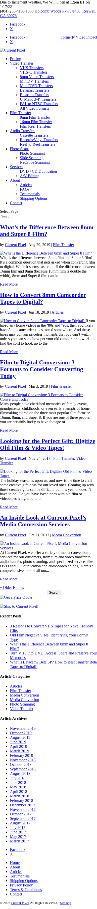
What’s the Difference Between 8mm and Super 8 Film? (47, 230)
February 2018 (21, 800)
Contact (16, 203)
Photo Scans (19, 149)
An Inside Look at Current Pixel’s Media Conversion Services (43, 521)
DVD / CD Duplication (38, 171)
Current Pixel (15, 245)
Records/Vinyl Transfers (39, 140)
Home (15, 862)
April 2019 (18, 746)
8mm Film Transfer (35, 117)
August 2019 (20, 737)
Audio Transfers (22, 131)
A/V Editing (29, 176)
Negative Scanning (35, 162)
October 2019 (21, 733)
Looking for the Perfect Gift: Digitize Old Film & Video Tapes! (47, 444)
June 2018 (18, 782)
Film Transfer (20, 113)
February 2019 (21, 755)
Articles (26, 185)
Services (16, 167)
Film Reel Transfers (35, 126)
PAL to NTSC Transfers (39, 104)
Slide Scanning (32, 158)
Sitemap (65, 903)
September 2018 (23, 769)
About (15, 180)
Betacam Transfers (34, 95)
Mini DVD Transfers (36, 86)
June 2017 (18, 832)
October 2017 (21, 814)
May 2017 (18, 836)
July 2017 (17, 827)
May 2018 (18, 787)
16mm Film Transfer (36, 122)
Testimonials (30, 194)
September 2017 (23, 818)
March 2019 (19, 751)
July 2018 (17, 778)
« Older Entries (12, 587)
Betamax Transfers (34, 90)
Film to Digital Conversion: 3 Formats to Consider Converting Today (41, 369)
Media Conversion (66, 535)
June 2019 (18, 742)
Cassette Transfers (34, 135)
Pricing (15, 59)
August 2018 (20, 773)
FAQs (24, 189)
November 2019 (23, 728)
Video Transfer (21, 63)
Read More (9, 284)
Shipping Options (34, 198)
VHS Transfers (32, 68)
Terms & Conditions (26, 889)
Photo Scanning (32, 153)
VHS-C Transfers (34, 72)
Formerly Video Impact (78, 37)
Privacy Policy (21, 885)
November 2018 (23, 760)
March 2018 (19, 796)
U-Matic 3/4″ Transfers (38, 99)
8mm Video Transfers (37, 77)
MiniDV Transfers (34, 81)
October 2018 (21, 764)
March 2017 (19, 841)
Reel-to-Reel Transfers (37, 144)
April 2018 (18, 791)
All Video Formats (34, 108)
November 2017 (23, 809)
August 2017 (20, 823)
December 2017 (22, 805)
